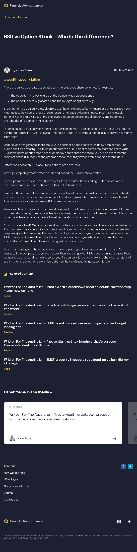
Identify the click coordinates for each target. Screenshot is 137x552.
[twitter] (130, 466)
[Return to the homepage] (23, 6)
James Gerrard (25, 70)
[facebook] (123, 466)
